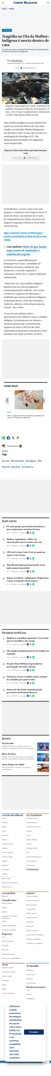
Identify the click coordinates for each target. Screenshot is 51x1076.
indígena (31, 460)
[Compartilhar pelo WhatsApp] (33, 533)
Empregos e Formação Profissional (9, 917)
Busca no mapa (31, 905)
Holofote (5, 865)
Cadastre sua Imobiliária (34, 943)
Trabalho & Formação (33, 827)
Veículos (4, 912)
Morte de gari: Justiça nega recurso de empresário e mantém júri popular (26, 250)
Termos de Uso (7, 887)
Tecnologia (5, 870)
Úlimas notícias (31, 913)
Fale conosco (30, 865)
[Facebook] (8, 438)
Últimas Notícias (32, 840)
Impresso (7, 934)
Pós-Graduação (31, 861)
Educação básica (32, 818)
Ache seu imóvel (31, 896)
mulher (17, 466)
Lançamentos (31, 909)
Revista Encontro (35, 987)
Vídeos (4, 985)
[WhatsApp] (3, 438)
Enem (28, 835)
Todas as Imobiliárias (33, 939)
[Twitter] (13, 438)
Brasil (11, 8)
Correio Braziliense (12, 815)
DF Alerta (29, 970)
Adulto (4, 921)
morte (6, 466)
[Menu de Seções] (3, 3)
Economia (5, 835)
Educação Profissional (33, 857)
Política (4, 827)
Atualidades (30, 999)
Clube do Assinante (8, 954)
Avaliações (5, 980)
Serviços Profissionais (9, 926)
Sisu (27, 852)
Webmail (5, 896)
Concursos (32, 869)
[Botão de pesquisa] (48, 3)
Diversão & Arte (7, 844)
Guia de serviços (32, 918)
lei (40, 460)
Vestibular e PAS (32, 848)
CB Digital (5, 945)
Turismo (4, 874)
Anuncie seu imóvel (32, 900)
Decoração (30, 926)
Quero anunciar (7, 903)
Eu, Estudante (34, 815)
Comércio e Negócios (9, 930)
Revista (29, 994)
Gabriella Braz (13, 446)
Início (4, 8)
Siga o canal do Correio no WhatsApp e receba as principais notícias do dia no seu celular (25, 236)
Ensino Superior (31, 822)
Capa (3, 818)
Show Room (30, 922)
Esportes (5, 848)
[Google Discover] (17, 437)
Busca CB (5, 950)
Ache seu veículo (7, 968)
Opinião (4, 861)
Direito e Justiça (7, 852)
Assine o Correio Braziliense (11, 958)
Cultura (29, 844)
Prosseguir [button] (34, 1032)
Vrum (5, 964)
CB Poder (29, 979)
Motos (4, 989)
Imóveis (4, 907)
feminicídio (18, 460)
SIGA (17, 68)
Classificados (9, 900)
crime (6, 460)
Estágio (29, 831)
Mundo (4, 840)
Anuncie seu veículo (8, 972)
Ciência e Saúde (7, 857)
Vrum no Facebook (8, 993)
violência (28, 466)
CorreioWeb (8, 893)
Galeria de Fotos (32, 930)
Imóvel (30, 893)
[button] (20, 1058)
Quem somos (6, 878)
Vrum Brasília (30, 983)
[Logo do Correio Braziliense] (25, 2)
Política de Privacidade (9, 883)
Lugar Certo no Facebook (35, 935)
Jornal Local (30, 974)
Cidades (4, 822)
